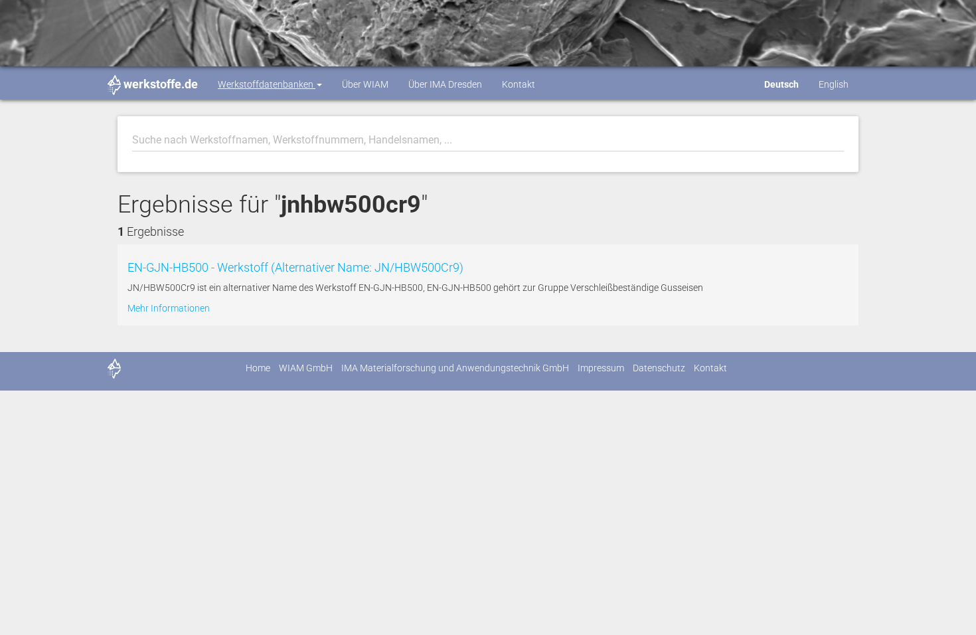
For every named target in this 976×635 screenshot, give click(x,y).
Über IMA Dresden (445, 84)
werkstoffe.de (160, 84)
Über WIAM (365, 84)
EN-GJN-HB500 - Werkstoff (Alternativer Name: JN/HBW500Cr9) (295, 267)
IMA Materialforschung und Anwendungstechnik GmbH (455, 368)
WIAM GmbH (306, 368)
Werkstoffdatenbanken (266, 84)
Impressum (601, 368)
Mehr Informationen (168, 308)
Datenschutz (659, 368)
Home (258, 368)
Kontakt (518, 84)
